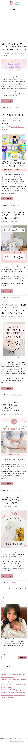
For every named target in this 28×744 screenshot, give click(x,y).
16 (16, 588)
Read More (7, 101)
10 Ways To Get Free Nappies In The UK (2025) (11, 500)
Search (3, 654)
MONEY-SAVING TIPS (16, 107)
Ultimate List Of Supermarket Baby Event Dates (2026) (13, 47)
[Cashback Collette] (14, 5)
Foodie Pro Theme (17, 741)
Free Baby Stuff (15, 205)
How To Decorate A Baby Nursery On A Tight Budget (13, 215)
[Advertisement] (14, 26)
